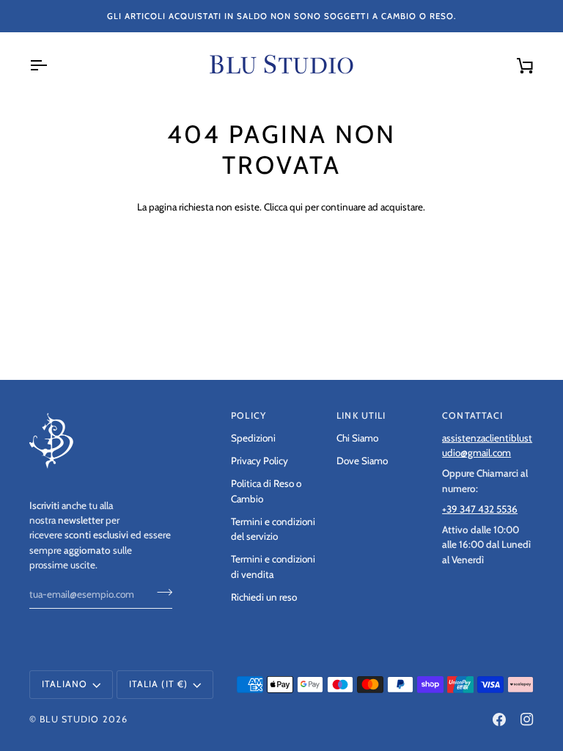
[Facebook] (499, 719)
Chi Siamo (357, 438)
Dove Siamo (362, 460)
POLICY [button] (248, 415)
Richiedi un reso (264, 597)
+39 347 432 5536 (480, 509)
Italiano (64, 683)
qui (296, 207)
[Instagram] (527, 719)
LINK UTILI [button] (361, 415)
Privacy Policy (259, 460)
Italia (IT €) (158, 683)
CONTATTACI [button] (472, 415)
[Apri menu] (51, 65)
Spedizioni (253, 438)
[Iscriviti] (160, 592)
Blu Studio (69, 719)
